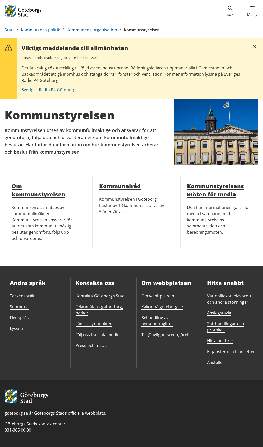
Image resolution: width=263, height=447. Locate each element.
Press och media (92, 345)
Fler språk (19, 317)
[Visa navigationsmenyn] (252, 11)
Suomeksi (19, 307)
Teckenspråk (22, 296)
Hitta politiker (220, 341)
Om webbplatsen (157, 296)
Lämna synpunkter (94, 324)
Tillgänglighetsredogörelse (167, 334)
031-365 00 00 (18, 430)
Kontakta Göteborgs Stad (100, 296)
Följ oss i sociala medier (98, 334)
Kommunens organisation (92, 30)
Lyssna (16, 328)
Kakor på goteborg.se (162, 307)
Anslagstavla (219, 313)
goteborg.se (16, 413)
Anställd (215, 362)
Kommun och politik (40, 30)
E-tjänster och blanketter (231, 351)
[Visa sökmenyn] (230, 11)
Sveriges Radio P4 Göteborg (49, 89)
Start (9, 30)
